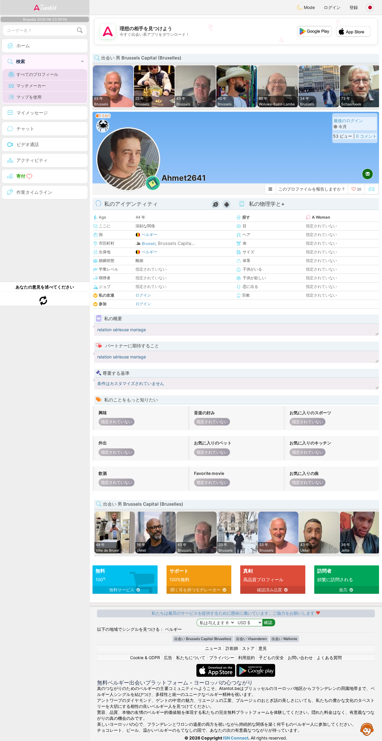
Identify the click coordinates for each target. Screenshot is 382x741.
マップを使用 (28, 96)
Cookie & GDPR (145, 657)
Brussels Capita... (176, 243)
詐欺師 (232, 648)
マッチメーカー (31, 85)
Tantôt (48, 7)
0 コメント (366, 136)
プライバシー (221, 657)
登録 (353, 7)
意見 (262, 648)
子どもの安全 (271, 657)
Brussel (148, 243)
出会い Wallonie (284, 638)
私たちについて (190, 657)
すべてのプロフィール (37, 74)
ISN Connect (235, 737)
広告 (168, 657)
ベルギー (149, 234)
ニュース (213, 648)
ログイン (332, 7)
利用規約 (246, 657)
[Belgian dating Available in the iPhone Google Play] (255, 666)
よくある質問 (329, 657)
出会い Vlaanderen (251, 638)
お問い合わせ (300, 657)
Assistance (367, 729)
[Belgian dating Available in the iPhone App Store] (216, 666)
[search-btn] (80, 30)
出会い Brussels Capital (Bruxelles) (202, 638)
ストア (248, 648)
